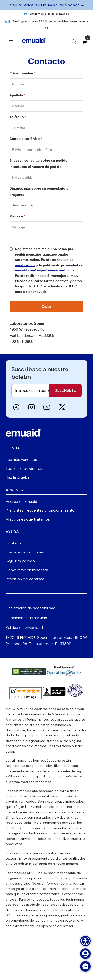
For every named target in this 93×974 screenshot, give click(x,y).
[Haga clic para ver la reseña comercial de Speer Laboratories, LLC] (54, 694)
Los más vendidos (21, 459)
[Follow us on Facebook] (16, 407)
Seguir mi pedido (20, 560)
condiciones (25, 265)
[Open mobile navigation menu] (11, 40)
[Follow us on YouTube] (47, 407)
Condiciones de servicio (26, 617)
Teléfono (18, 117)
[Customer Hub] (85, 953)
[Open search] (74, 40)
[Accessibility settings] (85, 941)
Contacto (14, 543)
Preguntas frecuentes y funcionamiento (40, 510)
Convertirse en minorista (27, 569)
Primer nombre (22, 73)
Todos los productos (24, 468)
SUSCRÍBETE (65, 390)
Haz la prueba (18, 477)
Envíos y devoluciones (25, 552)
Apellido (17, 95)
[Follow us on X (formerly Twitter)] (62, 407)
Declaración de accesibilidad (31, 607)
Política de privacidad (24, 627)
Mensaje (17, 216)
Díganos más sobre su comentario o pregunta (39, 192)
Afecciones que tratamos (28, 519)
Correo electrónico (26, 139)
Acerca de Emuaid (21, 501)
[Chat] (85, 966)
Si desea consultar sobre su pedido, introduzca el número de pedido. (39, 164)
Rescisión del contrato (25, 578)
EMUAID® (28, 637)
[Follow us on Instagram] (31, 407)
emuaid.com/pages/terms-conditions (45, 270)
